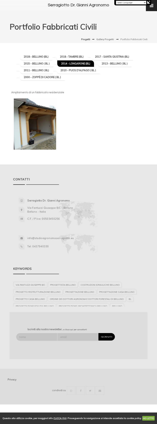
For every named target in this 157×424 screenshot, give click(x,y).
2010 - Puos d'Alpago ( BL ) (78, 70)
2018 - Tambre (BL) (71, 56)
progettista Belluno (63, 285)
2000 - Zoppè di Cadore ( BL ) (42, 77)
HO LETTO (148, 418)
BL (130, 299)
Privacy (12, 379)
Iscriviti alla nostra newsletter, (57, 329)
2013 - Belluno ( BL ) (115, 63)
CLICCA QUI (59, 418)
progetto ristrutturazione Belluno (38, 292)
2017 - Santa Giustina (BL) (112, 56)
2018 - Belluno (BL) (36, 56)
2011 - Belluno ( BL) (36, 70)
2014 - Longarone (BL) (75, 63)
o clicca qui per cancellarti (75, 329)
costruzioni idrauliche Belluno (100, 285)
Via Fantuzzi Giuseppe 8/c (30, 285)
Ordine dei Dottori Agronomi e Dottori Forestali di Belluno (87, 299)
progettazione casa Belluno (116, 292)
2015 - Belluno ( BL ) (37, 63)
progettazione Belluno (79, 292)
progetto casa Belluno (30, 299)
